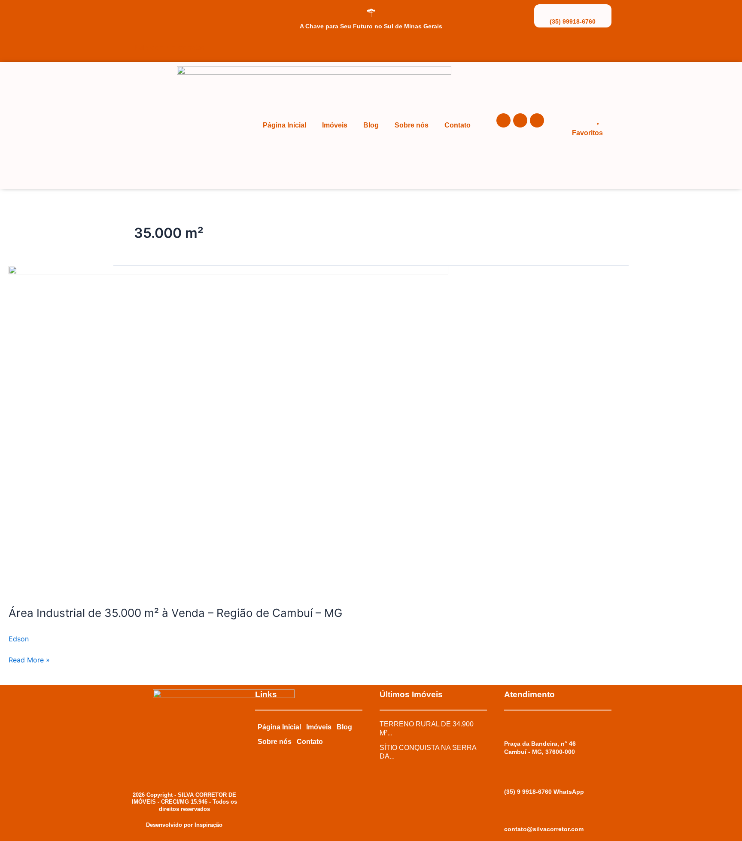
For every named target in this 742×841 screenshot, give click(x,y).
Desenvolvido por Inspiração (184, 825)
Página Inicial (284, 125)
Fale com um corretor (169, 47)
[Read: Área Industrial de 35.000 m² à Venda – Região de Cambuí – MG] (228, 429)
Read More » (29, 659)
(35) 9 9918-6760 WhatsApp (544, 791)
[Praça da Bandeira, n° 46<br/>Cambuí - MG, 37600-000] (508, 727)
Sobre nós (412, 125)
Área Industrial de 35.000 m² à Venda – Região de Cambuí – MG (175, 612)
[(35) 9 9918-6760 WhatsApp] (508, 775)
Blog (371, 125)
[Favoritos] (597, 118)
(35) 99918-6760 (573, 21)
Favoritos (587, 133)
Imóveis (334, 125)
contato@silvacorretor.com (544, 829)
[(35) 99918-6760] (572, 10)
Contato (457, 125)
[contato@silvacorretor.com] (508, 815)
